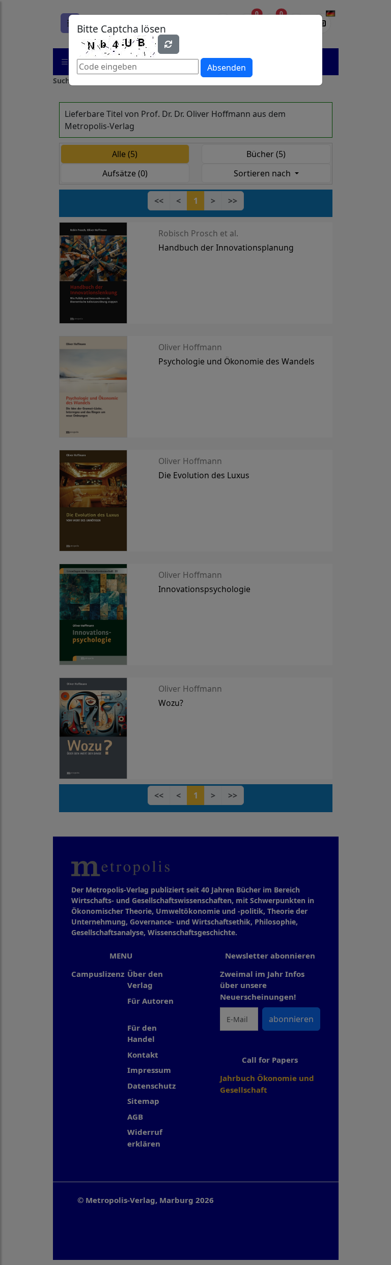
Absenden (226, 67)
